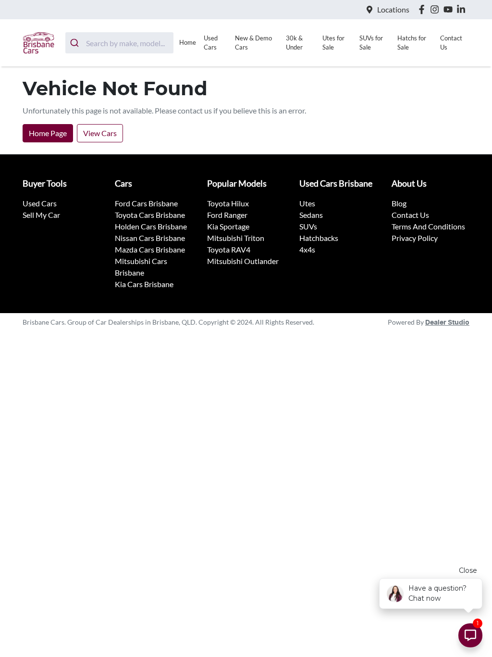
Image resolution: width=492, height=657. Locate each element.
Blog (399, 203)
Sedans (311, 214)
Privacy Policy (415, 237)
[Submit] (75, 42)
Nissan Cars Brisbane (150, 237)
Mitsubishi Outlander (243, 260)
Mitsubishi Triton (235, 237)
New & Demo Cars (253, 42)
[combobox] (119, 42)
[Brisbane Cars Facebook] (423, 9)
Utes (307, 203)
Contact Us (451, 42)
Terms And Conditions (428, 226)
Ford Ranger (227, 214)
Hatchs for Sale (411, 42)
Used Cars (211, 42)
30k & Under (294, 42)
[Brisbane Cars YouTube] (449, 9)
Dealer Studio (447, 322)
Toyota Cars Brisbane (150, 214)
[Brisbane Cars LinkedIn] (462, 9)
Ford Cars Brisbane (146, 203)
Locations (393, 9)
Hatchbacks (318, 237)
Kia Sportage (228, 226)
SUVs (308, 226)
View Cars (100, 133)
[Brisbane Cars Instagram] (436, 9)
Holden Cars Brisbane (151, 226)
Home (187, 42)
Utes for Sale (333, 42)
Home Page (48, 133)
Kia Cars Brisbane (144, 284)
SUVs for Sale (371, 42)
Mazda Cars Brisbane (150, 249)
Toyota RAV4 (228, 249)
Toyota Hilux (228, 203)
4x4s (307, 249)
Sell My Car (41, 214)
